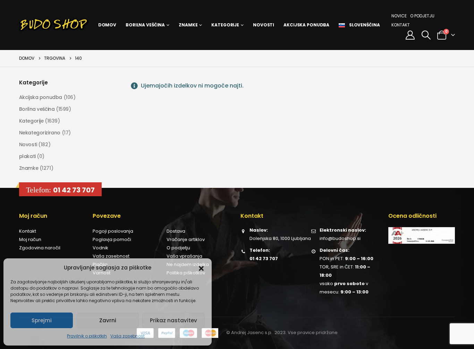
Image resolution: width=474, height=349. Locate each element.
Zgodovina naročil (39, 247)
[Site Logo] (53, 25)
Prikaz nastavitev (173, 320)
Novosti (263, 25)
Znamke (188, 25)
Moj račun (30, 239)
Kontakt (400, 25)
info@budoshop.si (340, 238)
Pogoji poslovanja (113, 231)
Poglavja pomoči (112, 239)
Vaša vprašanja (184, 256)
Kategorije (225, 25)
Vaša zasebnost (127, 336)
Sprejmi (42, 320)
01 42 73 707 (74, 190)
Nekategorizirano (39, 132)
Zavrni (107, 320)
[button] (201, 267)
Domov (107, 25)
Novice (399, 16)
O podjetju (422, 16)
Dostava (176, 231)
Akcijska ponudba (306, 25)
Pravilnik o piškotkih (87, 336)
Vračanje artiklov (186, 239)
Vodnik (100, 247)
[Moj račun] (410, 35)
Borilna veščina (145, 25)
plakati (27, 156)
